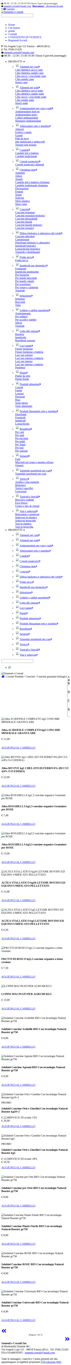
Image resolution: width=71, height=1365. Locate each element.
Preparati (20, 396)
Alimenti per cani (29, 66)
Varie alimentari (23, 406)
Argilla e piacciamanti (27, 482)
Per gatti (19, 435)
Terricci (24, 478)
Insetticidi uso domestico (33, 265)
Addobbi (20, 172)
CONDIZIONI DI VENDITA (25, 37)
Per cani (19, 432)
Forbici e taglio (23, 132)
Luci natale (26, 345)
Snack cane (21, 82)
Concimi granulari (25, 212)
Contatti (12, 34)
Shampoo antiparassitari (28, 120)
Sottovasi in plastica (26, 517)
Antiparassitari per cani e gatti (36, 108)
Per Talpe (20, 444)
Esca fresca (21, 502)
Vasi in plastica (23, 523)
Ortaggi (19, 465)
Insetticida (20, 337)
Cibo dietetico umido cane (29, 72)
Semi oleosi (21, 402)
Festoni (19, 191)
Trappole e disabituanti (27, 252)
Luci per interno (24, 361)
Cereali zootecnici (29, 161)
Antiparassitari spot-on (27, 111)
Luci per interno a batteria (29, 364)
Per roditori (21, 316)
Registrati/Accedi (17, 40)
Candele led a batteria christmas (32, 182)
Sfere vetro (21, 204)
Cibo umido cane (24, 79)
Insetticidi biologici (25, 245)
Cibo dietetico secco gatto (29, 90)
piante (11, 30)
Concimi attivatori (25, 236)
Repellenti (25, 428)
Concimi (24, 209)
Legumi (19, 393)
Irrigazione (25, 295)
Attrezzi (19, 129)
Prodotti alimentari (30, 384)
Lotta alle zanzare (29, 331)
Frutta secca (26, 257)
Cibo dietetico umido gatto (29, 93)
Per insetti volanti (24, 281)
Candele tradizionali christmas (31, 185)
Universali (20, 491)
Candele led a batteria (27, 153)
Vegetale (19, 325)
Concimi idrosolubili (26, 218)
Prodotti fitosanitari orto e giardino (38, 411)
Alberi (18, 176)
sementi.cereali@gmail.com (17, 6)
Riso (17, 399)
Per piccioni (21, 438)
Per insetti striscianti (26, 278)
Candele (24, 150)
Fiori (17, 459)
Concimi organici (24, 228)
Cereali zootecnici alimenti (29, 164)
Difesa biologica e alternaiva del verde (40, 233)
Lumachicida (22, 423)
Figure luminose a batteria (29, 351)
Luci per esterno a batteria (29, 358)
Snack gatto (21, 103)
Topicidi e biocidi (29, 496)
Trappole (20, 290)
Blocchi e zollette (24, 499)
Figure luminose (24, 348)
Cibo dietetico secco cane (29, 69)
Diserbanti (20, 414)
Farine (18, 390)
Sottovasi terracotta (25, 520)
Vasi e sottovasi (28, 511)
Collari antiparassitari (26, 117)
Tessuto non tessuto (25, 144)
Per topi (19, 447)
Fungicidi (20, 417)
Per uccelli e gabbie (25, 319)
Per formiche (22, 274)
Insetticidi (20, 420)
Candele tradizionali (26, 156)
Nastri (18, 194)
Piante (23, 372)
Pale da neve (22, 138)
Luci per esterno (24, 355)
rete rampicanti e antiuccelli (30, 141)
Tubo (18, 305)
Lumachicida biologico (27, 248)
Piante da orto (22, 375)
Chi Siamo (14, 27)
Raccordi (20, 301)
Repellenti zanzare (25, 340)
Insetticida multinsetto (27, 271)
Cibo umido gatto (24, 100)
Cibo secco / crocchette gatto (30, 96)
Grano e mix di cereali (27, 506)
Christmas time (28, 169)
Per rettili (20, 441)
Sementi (24, 456)
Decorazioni (21, 188)
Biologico (20, 485)
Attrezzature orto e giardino (34, 126)
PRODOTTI (15, 529)
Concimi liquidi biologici (28, 224)
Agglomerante (23, 313)
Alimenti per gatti (29, 87)
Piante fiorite (22, 379)
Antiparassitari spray (26, 114)
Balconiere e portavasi (27, 514)
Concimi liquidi (23, 221)
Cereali (19, 387)
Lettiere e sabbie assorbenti (34, 310)
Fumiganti (20, 268)
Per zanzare (21, 450)
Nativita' (19, 197)
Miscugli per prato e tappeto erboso (34, 462)
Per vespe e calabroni (26, 287)
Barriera (19, 334)
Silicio (18, 322)
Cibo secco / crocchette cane (30, 76)
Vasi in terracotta (24, 526)
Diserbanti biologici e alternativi (32, 242)
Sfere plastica (22, 201)
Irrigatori (20, 298)
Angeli (19, 179)
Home (11, 24)
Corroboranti (22, 239)
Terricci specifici (24, 488)
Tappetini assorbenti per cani (35, 470)
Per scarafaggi (23, 284)
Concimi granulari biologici (30, 215)
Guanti (19, 135)
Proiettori (20, 367)
